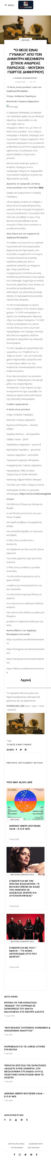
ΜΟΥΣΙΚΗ (25, 40)
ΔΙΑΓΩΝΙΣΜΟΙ (34, 1148)
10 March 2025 (20, 82)
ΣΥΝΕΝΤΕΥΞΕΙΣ (27, 875)
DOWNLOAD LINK (15, 705)
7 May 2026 (14, 839)
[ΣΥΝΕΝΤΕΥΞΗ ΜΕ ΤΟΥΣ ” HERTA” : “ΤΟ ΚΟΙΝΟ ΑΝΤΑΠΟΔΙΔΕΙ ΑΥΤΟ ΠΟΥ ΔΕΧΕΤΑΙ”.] (25, 928)
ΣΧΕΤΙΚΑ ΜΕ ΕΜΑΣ (16, 1144)
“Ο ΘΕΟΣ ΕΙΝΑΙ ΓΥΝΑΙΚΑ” (19, 744)
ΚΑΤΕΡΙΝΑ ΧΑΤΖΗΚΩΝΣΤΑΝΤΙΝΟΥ (25, 78)
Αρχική (25, 680)
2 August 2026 (9, 1016)
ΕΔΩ (41, 187)
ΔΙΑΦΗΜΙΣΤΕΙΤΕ (36, 1144)
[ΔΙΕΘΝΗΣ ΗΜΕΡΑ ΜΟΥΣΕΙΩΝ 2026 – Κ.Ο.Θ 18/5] (25, 804)
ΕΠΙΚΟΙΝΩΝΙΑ (17, 1148)
